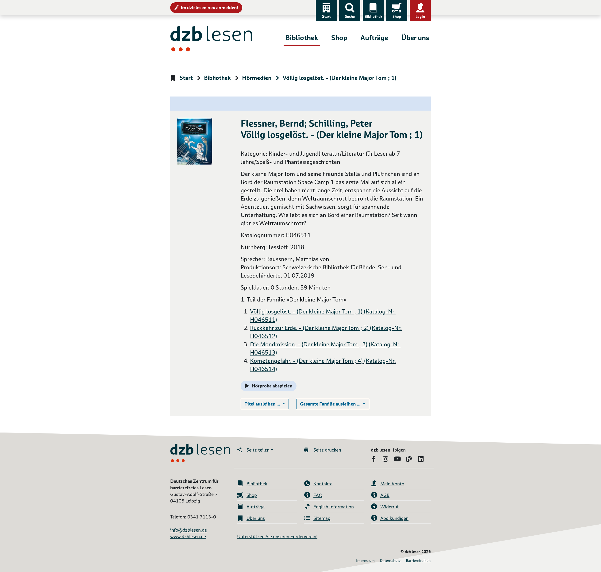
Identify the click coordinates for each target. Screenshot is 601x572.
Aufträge (374, 37)
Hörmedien (256, 78)
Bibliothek (373, 16)
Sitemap (321, 518)
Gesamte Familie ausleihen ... (334, 404)
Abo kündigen (394, 518)
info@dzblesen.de (188, 530)
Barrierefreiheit (418, 560)
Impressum (365, 560)
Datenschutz (390, 560)
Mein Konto (392, 484)
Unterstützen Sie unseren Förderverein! (277, 536)
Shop (397, 16)
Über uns (415, 37)
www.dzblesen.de (188, 536)
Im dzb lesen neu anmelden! (209, 7)
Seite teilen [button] (258, 450)
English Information (333, 507)
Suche (350, 16)
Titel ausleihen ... (267, 404)
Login (420, 16)
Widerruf (389, 507)
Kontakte (322, 484)
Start (326, 16)
